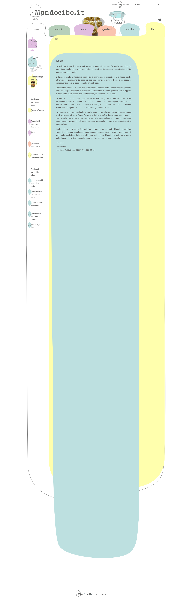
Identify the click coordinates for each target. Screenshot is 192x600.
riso (66, 129)
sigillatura (70, 135)
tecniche (129, 29)
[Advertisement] (153, 86)
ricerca (137, 4)
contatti (114, 5)
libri (153, 29)
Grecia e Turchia (37, 110)
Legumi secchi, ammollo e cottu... (37, 183)
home (36, 29)
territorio (58, 29)
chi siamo (126, 5)
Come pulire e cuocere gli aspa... (36, 194)
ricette (83, 29)
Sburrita (34, 41)
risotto (76, 129)
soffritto (79, 115)
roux (121, 112)
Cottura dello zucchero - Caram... (36, 216)
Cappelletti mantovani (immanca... (35, 124)
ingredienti (106, 29)
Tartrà (33, 132)
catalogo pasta (92, 21)
